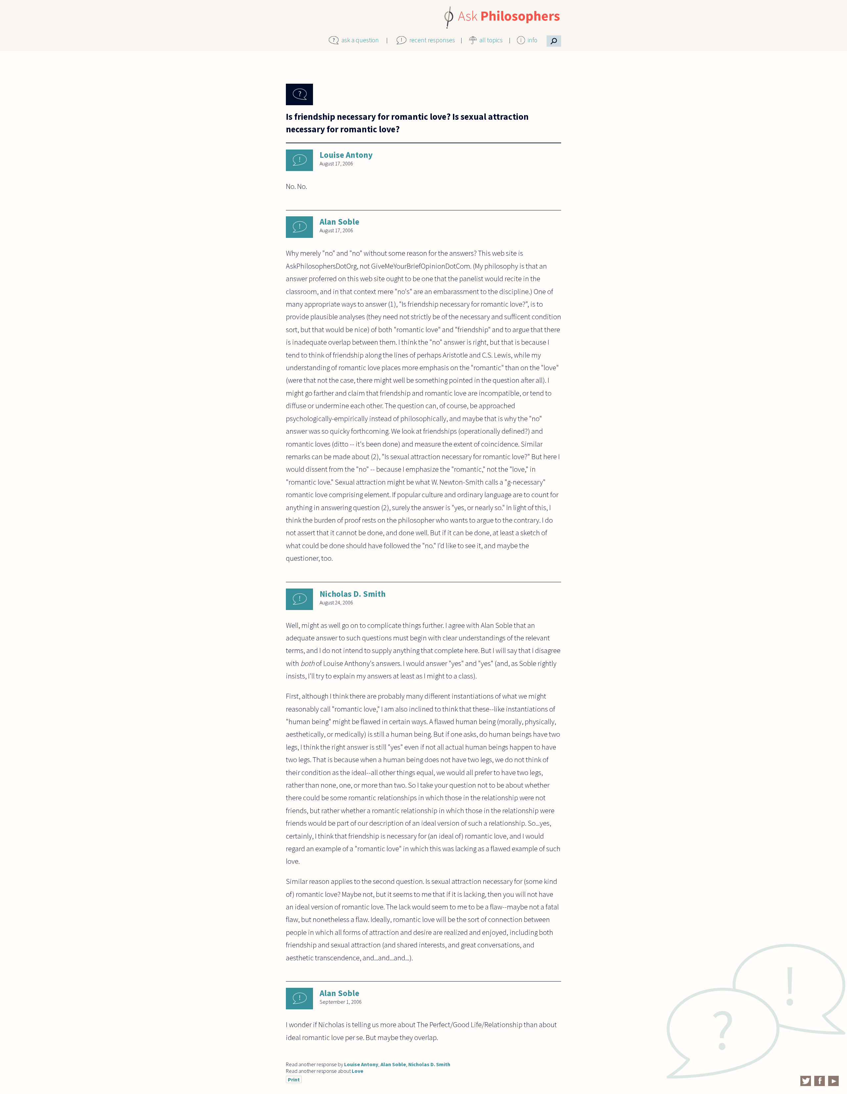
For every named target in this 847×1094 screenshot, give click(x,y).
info (532, 40)
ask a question (360, 40)
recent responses (432, 40)
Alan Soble (339, 221)
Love (357, 1071)
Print (294, 1079)
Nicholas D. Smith (352, 594)
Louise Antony (346, 155)
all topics (491, 40)
